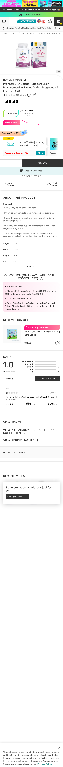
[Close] (59, 747)
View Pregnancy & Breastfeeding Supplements (30, 431)
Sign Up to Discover (15, 497)
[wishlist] (29, 95)
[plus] (16, 163)
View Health (13, 422)
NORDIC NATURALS (15, 79)
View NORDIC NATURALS (21, 440)
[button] (58, 21)
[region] (31, 755)
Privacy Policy (44, 764)
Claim (40, 153)
